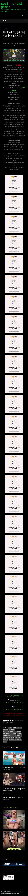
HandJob (13, 733)
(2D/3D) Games (7, 29)
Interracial (6, 735)
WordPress (11, 893)
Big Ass (20, 727)
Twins (5, 742)
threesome (12, 739)
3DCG (10, 727)
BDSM (14, 727)
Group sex (6, 733)
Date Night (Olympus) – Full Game (13, 797)
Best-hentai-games (12, 5)
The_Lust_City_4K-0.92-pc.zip (14, 696)
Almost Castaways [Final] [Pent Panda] (14, 767)
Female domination (8, 731)
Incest (19, 733)
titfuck (19, 739)
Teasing (5, 739)
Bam (18, 893)
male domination (16, 735)
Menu (5, 20)
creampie (11, 729)
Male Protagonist (8, 737)
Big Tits (5, 729)
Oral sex (17, 737)
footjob (18, 731)
